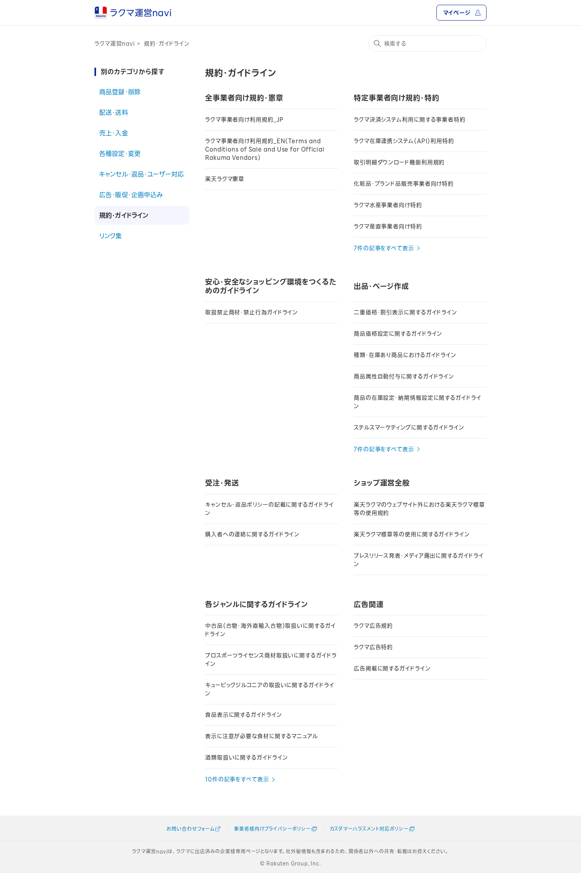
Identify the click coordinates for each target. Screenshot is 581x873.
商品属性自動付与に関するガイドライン (404, 376)
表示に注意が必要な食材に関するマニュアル (261, 736)
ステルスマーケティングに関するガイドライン (409, 427)
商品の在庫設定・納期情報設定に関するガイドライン (417, 402)
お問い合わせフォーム (190, 828)
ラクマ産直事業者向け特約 (388, 226)
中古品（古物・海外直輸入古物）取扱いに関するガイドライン (270, 630)
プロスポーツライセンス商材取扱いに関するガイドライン (271, 659)
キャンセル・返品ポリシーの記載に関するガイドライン (269, 509)
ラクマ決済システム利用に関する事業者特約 (410, 119)
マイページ (457, 12)
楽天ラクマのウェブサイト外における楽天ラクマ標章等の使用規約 (419, 509)
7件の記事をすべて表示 (384, 248)
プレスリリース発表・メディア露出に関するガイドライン (419, 560)
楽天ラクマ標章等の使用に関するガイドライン (412, 534)
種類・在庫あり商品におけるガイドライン (405, 355)
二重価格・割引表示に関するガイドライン (405, 312)
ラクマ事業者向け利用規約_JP (244, 119)
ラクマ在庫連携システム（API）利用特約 (404, 141)
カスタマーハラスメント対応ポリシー (369, 828)
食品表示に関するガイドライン (243, 714)
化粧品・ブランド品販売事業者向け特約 (404, 183)
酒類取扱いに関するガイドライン (246, 757)
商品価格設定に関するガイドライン (398, 333)
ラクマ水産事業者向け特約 (388, 205)
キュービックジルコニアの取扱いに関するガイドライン (269, 689)
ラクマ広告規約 (373, 625)
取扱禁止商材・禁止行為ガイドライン (251, 312)
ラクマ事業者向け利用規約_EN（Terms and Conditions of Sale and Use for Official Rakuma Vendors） (264, 149)
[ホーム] (132, 12)
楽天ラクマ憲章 (224, 179)
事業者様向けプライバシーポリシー (272, 828)
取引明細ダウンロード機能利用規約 (399, 162)
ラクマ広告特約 (373, 647)
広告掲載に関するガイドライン (392, 668)
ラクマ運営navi (114, 43)
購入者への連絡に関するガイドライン (252, 534)
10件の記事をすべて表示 (237, 779)
